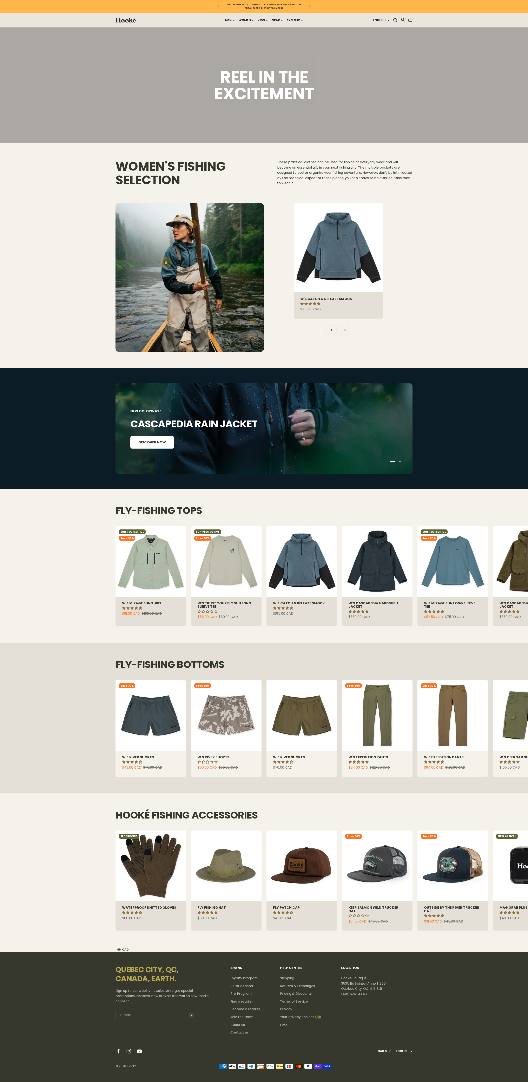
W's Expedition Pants (368, 757)
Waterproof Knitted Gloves (149, 907)
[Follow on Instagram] (129, 1051)
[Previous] (218, 6)
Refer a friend (241, 986)
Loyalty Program (244, 978)
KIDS (261, 20)
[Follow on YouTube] (139, 1051)
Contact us (239, 1032)
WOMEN (245, 20)
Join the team (241, 1017)
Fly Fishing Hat (212, 907)
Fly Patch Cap (286, 907)
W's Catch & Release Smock (326, 298)
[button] (310, 303)
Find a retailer (241, 1001)
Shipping (287, 978)
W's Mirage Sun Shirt (141, 603)
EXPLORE (293, 20)
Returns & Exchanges (297, 986)
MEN (228, 20)
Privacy (286, 1009)
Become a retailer (245, 1009)
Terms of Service (294, 1001)
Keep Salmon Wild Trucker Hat (373, 909)
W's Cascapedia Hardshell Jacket (374, 605)
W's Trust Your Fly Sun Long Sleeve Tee (224, 605)
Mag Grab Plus (513, 907)
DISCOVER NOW (152, 442)
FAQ (283, 1024)
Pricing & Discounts (296, 993)
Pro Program (241, 993)
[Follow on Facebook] (118, 1051)
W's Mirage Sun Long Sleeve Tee (449, 605)
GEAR (276, 20)
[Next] (309, 6)
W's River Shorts (138, 757)
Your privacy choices (297, 1017)
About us (237, 1024)
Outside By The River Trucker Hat (451, 909)
